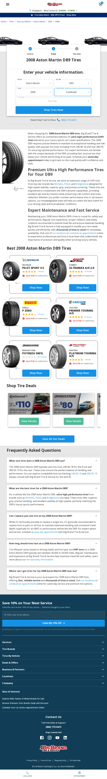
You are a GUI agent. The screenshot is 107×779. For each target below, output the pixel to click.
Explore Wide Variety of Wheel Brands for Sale (23, 698)
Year (19, 88)
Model (58, 79)
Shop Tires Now (53, 109)
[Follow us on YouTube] (57, 737)
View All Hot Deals (53, 439)
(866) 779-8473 (68, 119)
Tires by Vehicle (24, 21)
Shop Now (36, 287)
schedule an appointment (83, 233)
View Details (29, 421)
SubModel (60, 88)
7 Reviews (41, 271)
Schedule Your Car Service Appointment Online (23, 707)
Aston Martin (39, 21)
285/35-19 (92, 473)
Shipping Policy (60, 760)
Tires (11, 21)
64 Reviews (88, 317)
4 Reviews (41, 314)
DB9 (50, 21)
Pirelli (67, 183)
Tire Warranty (75, 760)
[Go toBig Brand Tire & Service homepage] (55, 4)
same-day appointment (45, 532)
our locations (59, 233)
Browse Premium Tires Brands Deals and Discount (25, 703)
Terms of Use (46, 760)
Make (20, 79)
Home (3, 21)
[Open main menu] (7, 4)
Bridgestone (82, 183)
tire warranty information (39, 559)
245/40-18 (76, 473)
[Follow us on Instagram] (49, 737)
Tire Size (21, 97)
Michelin (58, 183)
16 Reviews (88, 271)
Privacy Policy (82, 629)
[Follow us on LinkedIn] (65, 737)
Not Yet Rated (42, 357)
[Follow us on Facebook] (42, 737)
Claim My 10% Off (51, 623)
